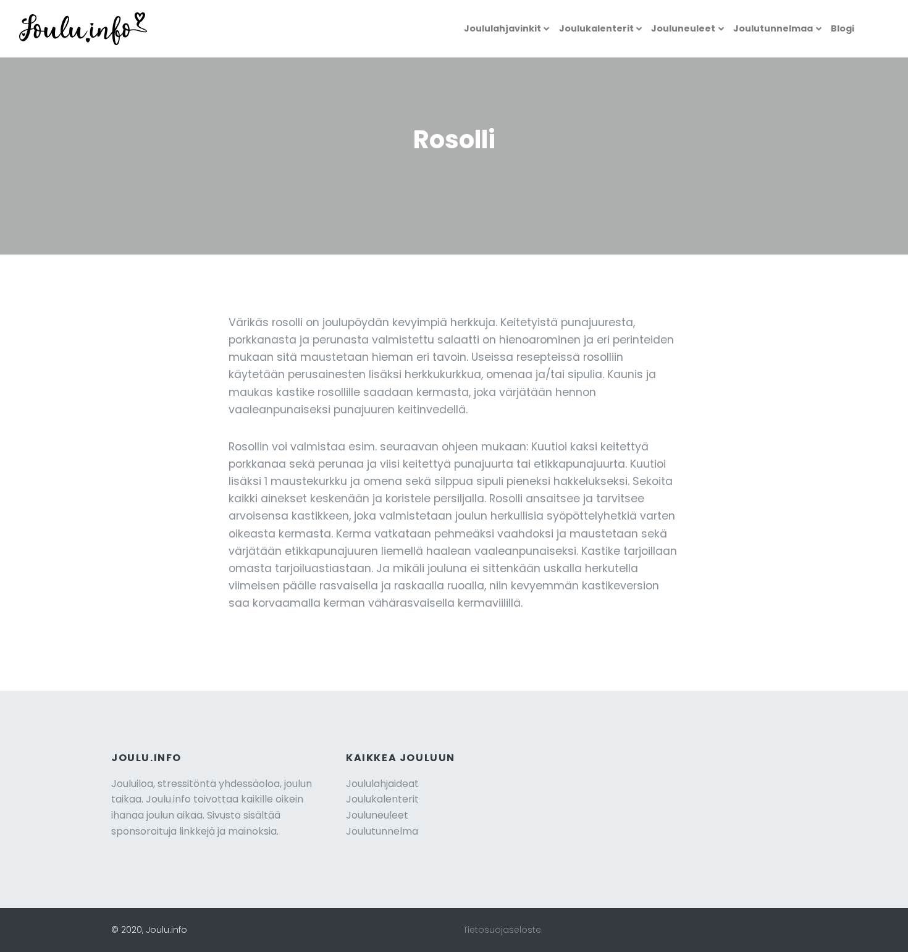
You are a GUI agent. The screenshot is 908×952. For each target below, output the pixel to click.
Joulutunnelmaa (773, 28)
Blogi (842, 28)
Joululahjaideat (382, 784)
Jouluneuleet (683, 28)
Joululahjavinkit (502, 28)
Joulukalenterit (596, 28)
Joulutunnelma (382, 831)
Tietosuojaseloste (502, 930)
